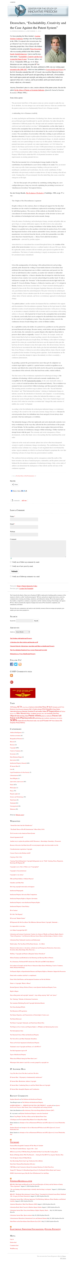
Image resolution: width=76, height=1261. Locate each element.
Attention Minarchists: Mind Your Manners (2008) (23, 1204)
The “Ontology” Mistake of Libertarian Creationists (24, 999)
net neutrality (49, 713)
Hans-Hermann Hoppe (16, 757)
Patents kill (56, 715)
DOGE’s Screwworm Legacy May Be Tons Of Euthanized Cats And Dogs (29, 1173)
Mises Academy (31, 713)
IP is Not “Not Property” (16, 914)
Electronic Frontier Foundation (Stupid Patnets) (35, 1229)
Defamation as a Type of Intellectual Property (23, 654)
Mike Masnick (21, 713)
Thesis (64, 1256)
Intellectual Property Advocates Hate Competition (23, 894)
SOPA (13, 720)
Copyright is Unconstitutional (18, 871)
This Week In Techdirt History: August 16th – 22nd (24, 1148)
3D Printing (13, 707)
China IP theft (47, 707)
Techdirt (46, 721)
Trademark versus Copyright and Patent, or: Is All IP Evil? (25, 1046)
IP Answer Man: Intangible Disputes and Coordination (24, 1089)
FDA (43, 709)
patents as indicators (46, 716)
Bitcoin (12, 742)
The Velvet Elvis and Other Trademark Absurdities (23, 1039)
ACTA (19, 706)
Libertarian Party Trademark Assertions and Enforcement (25, 940)
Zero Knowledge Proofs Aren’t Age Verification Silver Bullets (26, 1161)
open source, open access (16, 781)
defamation (26, 709)
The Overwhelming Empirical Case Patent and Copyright (28, 650)
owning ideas (24, 716)
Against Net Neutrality (26, 588)
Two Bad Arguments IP (18, 1050)
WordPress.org (14, 1248)
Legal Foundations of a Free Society (19, 772)
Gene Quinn (56, 709)
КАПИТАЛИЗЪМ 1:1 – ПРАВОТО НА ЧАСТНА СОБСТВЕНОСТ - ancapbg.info (32, 1105)
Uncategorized (14, 806)
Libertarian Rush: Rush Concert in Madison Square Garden (26, 1207)
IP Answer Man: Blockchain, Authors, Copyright (23, 1081)
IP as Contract (14, 910)
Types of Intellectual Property (18, 1054)
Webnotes (12, 809)
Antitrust (31, 707)
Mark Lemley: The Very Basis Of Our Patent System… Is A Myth (27, 944)
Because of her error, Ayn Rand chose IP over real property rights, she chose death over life (34, 845)
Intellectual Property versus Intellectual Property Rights (25, 902)
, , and (24, 1073)
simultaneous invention (55, 718)
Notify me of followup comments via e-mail (25, 576)
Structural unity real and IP (35, 721)
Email (12, 524)
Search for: (13, 621)
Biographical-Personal (16, 738)
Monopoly (39, 713)
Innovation (13, 760)
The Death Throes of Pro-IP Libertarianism (25, 476)
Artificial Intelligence (16, 732)
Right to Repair (14, 991)
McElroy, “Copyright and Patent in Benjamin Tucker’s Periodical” (27, 954)
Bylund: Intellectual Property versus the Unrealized (34, 1113)
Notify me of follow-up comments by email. (26, 562)
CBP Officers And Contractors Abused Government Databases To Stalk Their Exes (32, 1167)
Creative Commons (15, 751)
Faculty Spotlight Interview (18, 54)
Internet (19, 711)
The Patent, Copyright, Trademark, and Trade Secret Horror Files (27, 1023)
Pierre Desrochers (35, 49)
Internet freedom (27, 711)
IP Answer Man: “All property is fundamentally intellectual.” (26, 1077)
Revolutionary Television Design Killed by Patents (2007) (38, 1110)
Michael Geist (13, 713)
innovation (13, 711)
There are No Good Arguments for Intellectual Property (24, 1043)
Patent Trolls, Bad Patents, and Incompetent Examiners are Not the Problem (30, 979)
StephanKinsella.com (21, 1180)
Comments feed (14, 1245)
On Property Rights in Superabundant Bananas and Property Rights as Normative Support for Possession (38, 971)
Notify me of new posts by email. (22, 566)
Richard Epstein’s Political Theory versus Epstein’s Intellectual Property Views (33, 987)
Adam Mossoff (26, 707)
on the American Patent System (22, 833)
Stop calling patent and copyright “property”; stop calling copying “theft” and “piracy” (33, 995)
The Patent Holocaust (16, 1019)
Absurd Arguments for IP (16, 837)
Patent (11, 784)
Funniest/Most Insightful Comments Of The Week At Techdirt (26, 1145)
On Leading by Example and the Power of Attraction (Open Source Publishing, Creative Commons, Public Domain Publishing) (36, 966)
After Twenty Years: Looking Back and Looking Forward (35, 1106)
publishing (38, 718)
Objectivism (14, 715)
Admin (63, 1258)
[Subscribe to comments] (38, 675)
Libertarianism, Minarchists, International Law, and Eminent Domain (28, 1218)
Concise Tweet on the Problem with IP (20, 853)
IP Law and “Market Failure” (17, 918)
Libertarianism (14, 775)
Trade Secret (13, 800)
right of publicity (45, 718)
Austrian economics (15, 735)
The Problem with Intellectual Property (21, 638)
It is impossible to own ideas (17, 926)
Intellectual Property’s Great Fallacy (19, 906)
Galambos (49, 709)
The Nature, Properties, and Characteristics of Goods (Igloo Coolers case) (29, 1015)
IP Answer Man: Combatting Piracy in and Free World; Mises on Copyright (30, 1085)
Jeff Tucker (62, 711)
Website (12, 531)
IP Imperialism (53, 711)
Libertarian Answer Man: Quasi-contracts (21, 1215)
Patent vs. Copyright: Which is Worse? (20, 983)
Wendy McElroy (20, 723)
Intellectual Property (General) (18, 763)
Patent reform (34, 715)
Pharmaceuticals (27, 717)
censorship (38, 707)
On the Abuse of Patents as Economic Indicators (29, 90)
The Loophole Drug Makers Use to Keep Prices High (33, 1119)
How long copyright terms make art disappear (22, 886)
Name (12, 516)
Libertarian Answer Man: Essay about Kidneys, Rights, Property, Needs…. (30, 1210)
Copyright (13, 748)
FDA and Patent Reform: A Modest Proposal (21, 879)
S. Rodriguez (13, 1119)
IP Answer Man (14, 766)
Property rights (14, 794)
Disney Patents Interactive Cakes (27, 586)
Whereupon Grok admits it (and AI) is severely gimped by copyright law (29, 1062)
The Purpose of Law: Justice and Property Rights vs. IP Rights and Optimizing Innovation (34, 1027)
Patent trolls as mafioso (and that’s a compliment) (23, 975)
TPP (50, 721)
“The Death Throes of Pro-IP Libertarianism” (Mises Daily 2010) (27, 829)
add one (24, 500)
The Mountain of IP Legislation (18, 1011)
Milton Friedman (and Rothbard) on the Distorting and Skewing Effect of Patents (31, 958)
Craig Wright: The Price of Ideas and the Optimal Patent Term (30, 1116)
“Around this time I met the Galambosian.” (21, 825)
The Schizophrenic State (16, 1031)
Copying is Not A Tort (16, 857)
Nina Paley (56, 713)
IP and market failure (40, 711)
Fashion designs (37, 709)
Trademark (13, 803)
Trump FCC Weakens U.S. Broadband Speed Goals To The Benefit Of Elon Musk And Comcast (35, 1170)
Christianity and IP (56, 707)
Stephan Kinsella (22, 721)
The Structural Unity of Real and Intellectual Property (24, 1035)
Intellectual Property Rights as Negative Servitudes (23, 898)
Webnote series (20, 815)
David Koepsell (19, 709)
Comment (13, 539)
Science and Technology (16, 797)
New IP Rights (14, 778)
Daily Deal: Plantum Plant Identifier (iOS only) (22, 1164)
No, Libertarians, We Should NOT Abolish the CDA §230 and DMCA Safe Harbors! (32, 961)
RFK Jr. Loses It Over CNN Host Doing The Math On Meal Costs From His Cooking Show (34, 1152)
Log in (12, 1239)
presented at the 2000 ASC (18, 69)
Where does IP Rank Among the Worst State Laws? (23, 1058)
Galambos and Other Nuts (17, 883)
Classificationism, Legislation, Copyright (21, 849)
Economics (13, 754)
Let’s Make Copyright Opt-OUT (18, 930)
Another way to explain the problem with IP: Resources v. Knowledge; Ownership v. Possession (35, 841)
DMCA (31, 709)
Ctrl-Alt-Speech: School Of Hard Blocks (20, 1158)
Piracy (11, 791)
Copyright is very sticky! (16, 875)
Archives (12, 632)
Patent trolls (15, 717)
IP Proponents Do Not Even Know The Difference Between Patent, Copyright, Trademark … (34, 922)
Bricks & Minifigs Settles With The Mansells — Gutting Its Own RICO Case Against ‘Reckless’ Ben (36, 1155)
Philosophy (13, 788)
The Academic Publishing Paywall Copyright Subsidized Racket (27, 1003)
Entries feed (13, 1242)
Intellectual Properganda (16, 890)
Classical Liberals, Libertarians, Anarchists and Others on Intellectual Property (32, 646)
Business (12, 745)
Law (11, 769)
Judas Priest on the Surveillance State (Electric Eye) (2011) (25, 1221)
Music (43, 713)
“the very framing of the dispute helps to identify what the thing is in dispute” (31, 1189)
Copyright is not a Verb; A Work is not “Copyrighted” (24, 867)
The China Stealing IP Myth (17, 1007)
